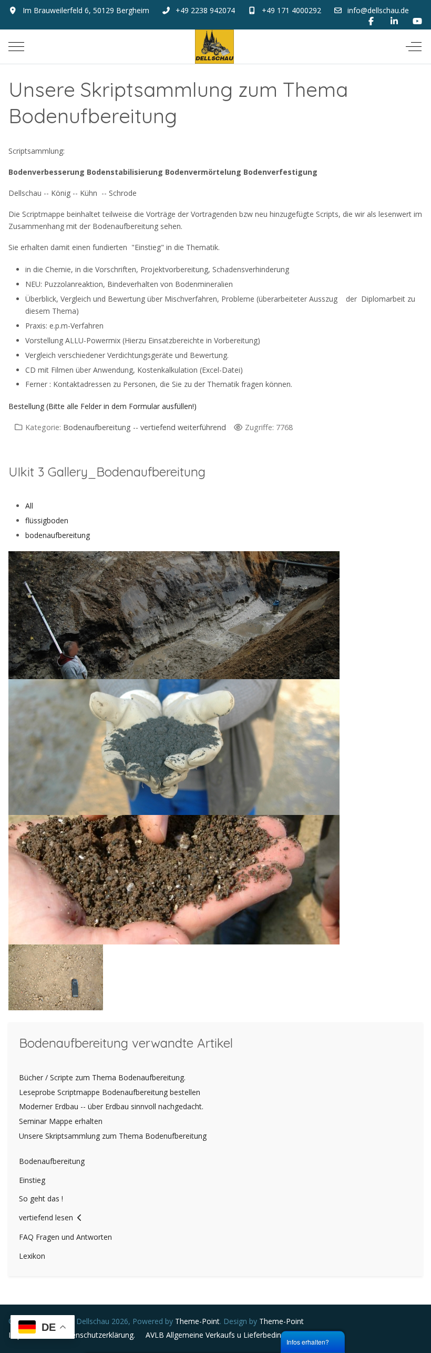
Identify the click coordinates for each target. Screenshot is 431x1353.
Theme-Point (197, 1321)
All (29, 506)
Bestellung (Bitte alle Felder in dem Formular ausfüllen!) (103, 406)
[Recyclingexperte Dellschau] (214, 46)
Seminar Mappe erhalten (60, 1121)
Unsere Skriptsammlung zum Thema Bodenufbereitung (113, 1136)
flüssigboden (46, 520)
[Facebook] (371, 21)
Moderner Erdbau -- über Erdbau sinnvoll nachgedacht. (111, 1106)
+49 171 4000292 (291, 10)
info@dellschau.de (378, 10)
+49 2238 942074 (205, 10)
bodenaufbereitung (57, 535)
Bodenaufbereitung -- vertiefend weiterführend (144, 427)
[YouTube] (417, 21)
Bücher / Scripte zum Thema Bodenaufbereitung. (102, 1077)
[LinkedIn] (394, 21)
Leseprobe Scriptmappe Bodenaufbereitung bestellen (109, 1092)
